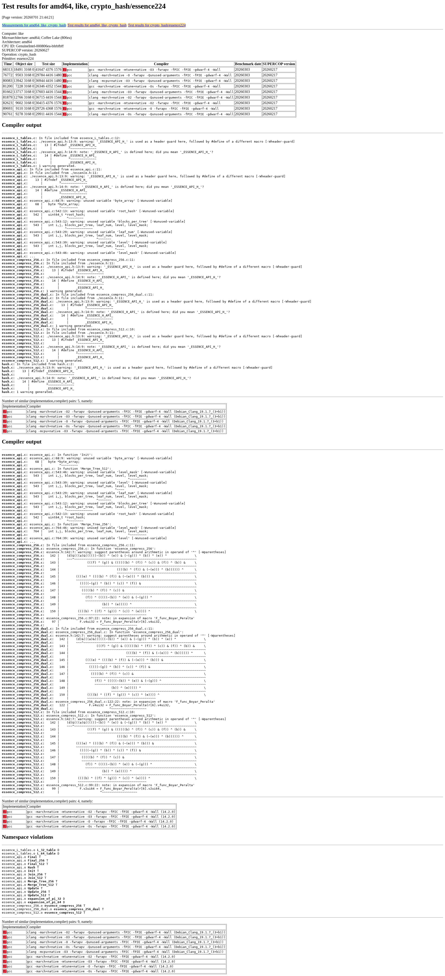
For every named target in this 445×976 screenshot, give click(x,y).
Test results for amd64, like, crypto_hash (97, 25)
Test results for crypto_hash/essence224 (157, 25)
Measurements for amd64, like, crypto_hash (34, 25)
